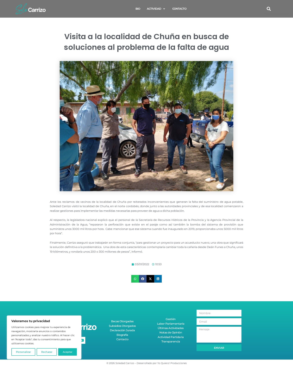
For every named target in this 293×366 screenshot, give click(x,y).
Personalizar (23, 351)
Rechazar (46, 351)
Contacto (179, 8)
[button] (135, 279)
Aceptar (67, 351)
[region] (44, 337)
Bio (137, 8)
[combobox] (277, 9)
